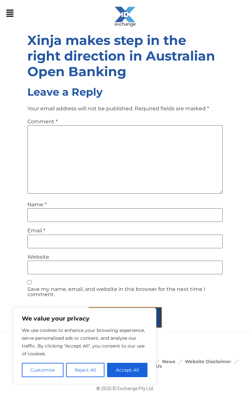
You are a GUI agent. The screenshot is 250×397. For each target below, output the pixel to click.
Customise (42, 370)
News (168, 361)
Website (38, 257)
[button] (9, 14)
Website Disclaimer (208, 361)
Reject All (85, 370)
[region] (84, 346)
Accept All (127, 370)
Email (36, 230)
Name (37, 204)
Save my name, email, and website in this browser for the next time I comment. (116, 292)
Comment (42, 121)
